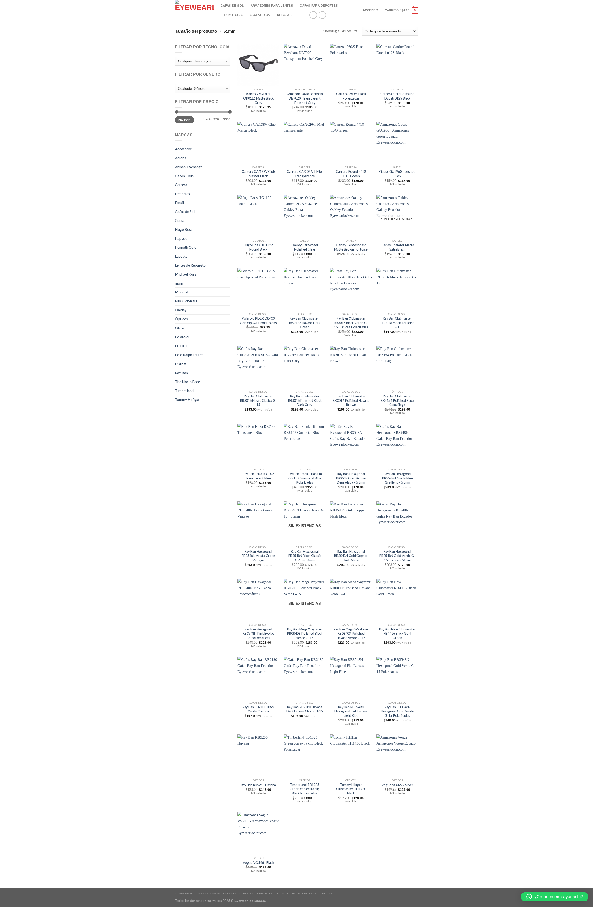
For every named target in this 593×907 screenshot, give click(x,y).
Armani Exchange (188, 166)
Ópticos (181, 319)
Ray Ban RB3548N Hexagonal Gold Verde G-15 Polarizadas (397, 711)
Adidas (180, 157)
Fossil (179, 202)
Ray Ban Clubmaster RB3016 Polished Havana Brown (351, 400)
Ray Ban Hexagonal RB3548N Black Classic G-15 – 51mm (304, 556)
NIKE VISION (186, 301)
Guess (180, 220)
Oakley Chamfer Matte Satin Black (397, 247)
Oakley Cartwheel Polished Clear (304, 247)
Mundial (181, 292)
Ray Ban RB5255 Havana (258, 785)
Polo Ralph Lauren (189, 354)
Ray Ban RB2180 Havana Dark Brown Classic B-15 (304, 709)
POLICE (181, 346)
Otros (179, 328)
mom (179, 283)
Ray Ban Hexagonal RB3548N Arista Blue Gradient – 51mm (397, 478)
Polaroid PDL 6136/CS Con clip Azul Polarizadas (258, 320)
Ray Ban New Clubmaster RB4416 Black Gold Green (397, 633)
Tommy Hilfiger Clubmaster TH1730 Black (351, 789)
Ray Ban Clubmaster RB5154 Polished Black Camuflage (397, 400)
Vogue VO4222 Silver (397, 785)
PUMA (180, 363)
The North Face (187, 381)
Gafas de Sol (185, 211)
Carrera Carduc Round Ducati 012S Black (397, 96)
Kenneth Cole (185, 247)
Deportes (182, 193)
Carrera (181, 184)
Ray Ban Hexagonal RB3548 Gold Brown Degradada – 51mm (351, 478)
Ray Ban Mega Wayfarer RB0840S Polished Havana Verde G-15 (351, 633)
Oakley (180, 310)
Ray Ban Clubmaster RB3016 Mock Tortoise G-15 (397, 322)
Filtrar (184, 119)
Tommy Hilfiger (187, 399)
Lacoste (181, 256)
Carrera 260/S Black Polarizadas (351, 96)
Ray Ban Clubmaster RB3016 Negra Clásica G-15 (258, 400)
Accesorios (259, 15)
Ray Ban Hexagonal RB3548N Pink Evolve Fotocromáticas (258, 633)
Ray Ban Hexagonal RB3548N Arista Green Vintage (258, 556)
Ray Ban (181, 372)
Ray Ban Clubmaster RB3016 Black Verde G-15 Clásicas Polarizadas (351, 322)
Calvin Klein (184, 176)
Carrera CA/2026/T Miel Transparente (304, 174)
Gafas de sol (232, 5)
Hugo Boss (183, 229)
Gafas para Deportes (319, 5)
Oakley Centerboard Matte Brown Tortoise (351, 247)
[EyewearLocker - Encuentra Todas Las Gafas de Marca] (194, 10)
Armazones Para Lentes (272, 5)
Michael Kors (185, 274)
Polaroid (182, 336)
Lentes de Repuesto (190, 265)
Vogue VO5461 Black (258, 863)
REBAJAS (284, 15)
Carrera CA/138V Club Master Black (258, 174)
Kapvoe (181, 238)
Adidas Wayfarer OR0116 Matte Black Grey (258, 98)
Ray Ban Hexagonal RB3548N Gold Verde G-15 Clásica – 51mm (397, 556)
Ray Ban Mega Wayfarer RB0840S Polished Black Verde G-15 (304, 633)
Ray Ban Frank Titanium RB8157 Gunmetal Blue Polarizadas (304, 478)
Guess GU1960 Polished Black (397, 174)
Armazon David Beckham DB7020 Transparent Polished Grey (305, 98)
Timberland (184, 390)
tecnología (232, 15)
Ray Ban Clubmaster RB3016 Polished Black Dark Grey (305, 400)
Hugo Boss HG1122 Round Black (258, 247)
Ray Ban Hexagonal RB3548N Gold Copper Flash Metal (351, 556)
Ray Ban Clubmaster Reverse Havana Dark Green (304, 322)
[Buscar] (300, 14)
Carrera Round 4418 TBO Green (351, 174)
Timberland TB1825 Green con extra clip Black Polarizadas (305, 789)
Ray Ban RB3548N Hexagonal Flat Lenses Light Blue (350, 711)
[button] (554, 896)
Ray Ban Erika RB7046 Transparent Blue (258, 476)
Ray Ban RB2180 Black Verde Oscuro (258, 709)
